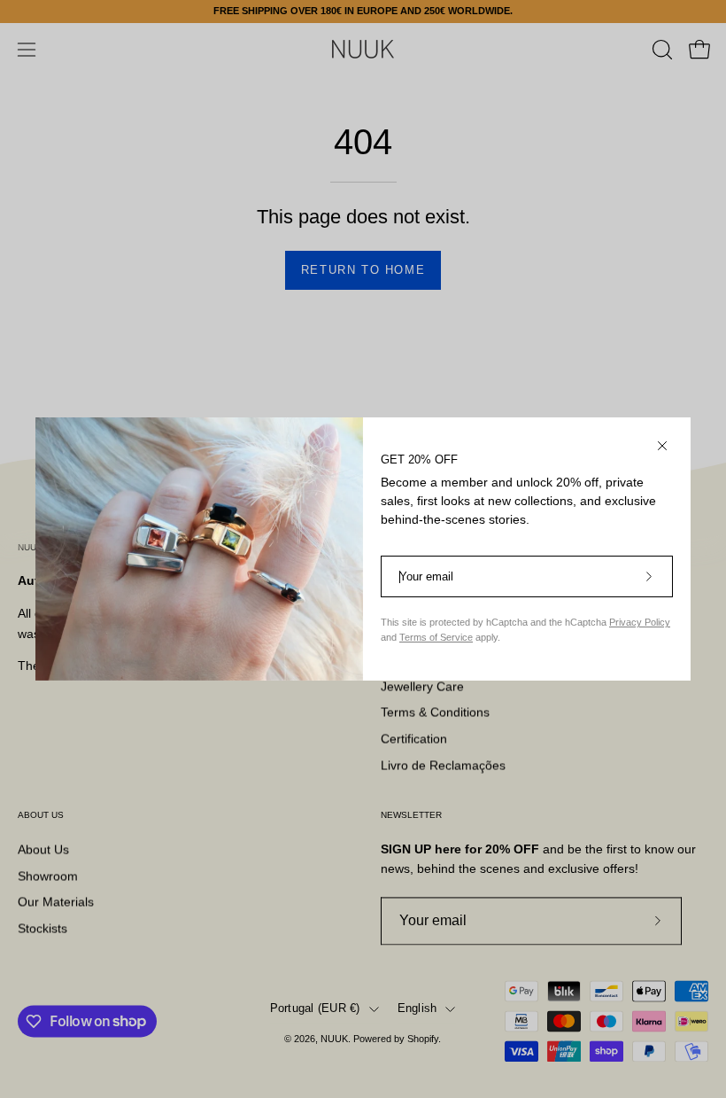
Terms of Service (436, 637)
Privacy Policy (639, 622)
